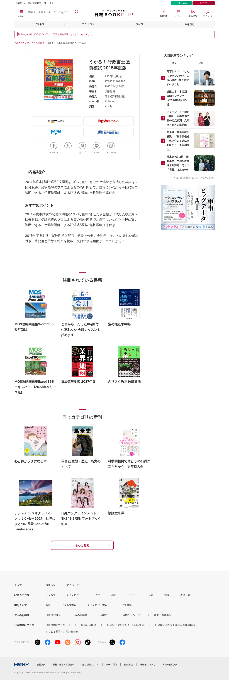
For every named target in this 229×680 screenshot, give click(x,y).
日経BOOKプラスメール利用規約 (125, 625)
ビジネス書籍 (68, 605)
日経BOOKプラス (22, 42)
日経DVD (103, 615)
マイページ (72, 584)
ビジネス (39, 24)
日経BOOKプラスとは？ (40, 2)
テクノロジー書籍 (97, 605)
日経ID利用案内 (169, 664)
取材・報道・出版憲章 (63, 664)
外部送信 (128, 664)
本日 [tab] (174, 62)
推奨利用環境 (88, 625)
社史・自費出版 (162, 615)
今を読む (190, 24)
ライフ (139, 24)
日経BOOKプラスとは (57, 625)
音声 (151, 594)
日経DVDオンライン (131, 615)
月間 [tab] (201, 62)
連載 (113, 594)
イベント (133, 594)
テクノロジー (89, 24)
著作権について (147, 664)
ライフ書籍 (125, 605)
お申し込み (181, 3)
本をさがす (39, 42)
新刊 (47, 605)
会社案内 (41, 664)
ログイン (204, 3)
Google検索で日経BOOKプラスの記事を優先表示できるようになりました (56, 34)
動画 (166, 594)
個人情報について (90, 664)
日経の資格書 (79, 615)
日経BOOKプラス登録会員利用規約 (175, 625)
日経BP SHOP (53, 615)
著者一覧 (185, 594)
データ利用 (111, 664)
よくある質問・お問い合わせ (61, 631)
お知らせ (50, 584)
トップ (18, 584)
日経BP (18, 2)
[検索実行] (76, 11)
